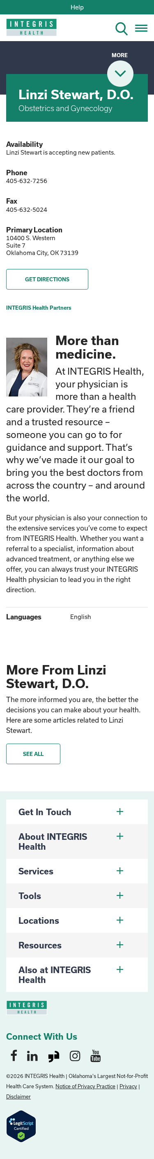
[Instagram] (75, 1055)
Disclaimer (18, 1096)
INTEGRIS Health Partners (38, 308)
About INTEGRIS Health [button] (52, 841)
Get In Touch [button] (44, 812)
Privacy (128, 1086)
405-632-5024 (26, 209)
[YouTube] (95, 1055)
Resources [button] (40, 945)
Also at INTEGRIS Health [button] (54, 975)
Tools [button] (29, 896)
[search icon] (125, 27)
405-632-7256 (26, 180)
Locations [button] (38, 920)
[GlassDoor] (54, 1055)
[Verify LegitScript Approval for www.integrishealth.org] (21, 1125)
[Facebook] (13, 1055)
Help (77, 7)
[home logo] (25, 30)
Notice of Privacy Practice (85, 1086)
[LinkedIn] (32, 1055)
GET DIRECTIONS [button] (47, 279)
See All (33, 754)
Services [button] (35, 871)
